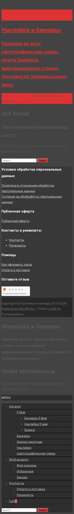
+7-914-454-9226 (14, 12)
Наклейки (24, 448)
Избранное (25, 471)
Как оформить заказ (17, 264)
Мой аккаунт (18, 459)
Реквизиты (17, 245)
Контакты (16, 240)
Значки (29, 430)
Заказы (22, 477)
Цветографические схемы (36, 453)
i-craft (52, 309)
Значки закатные (29, 442)
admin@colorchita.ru (16, 18)
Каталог (15, 406)
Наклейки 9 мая (36, 424)
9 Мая (21, 412)
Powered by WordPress (18, 309)
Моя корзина (26, 465)
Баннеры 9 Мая (35, 418)
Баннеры (23, 436)
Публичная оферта (15, 221)
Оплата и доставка (16, 270)
